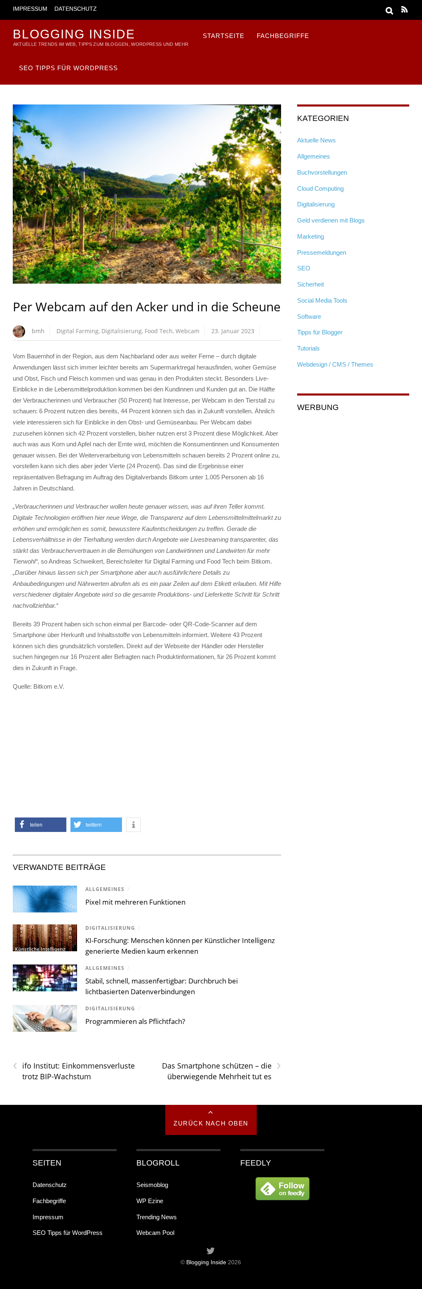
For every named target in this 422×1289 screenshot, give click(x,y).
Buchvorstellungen (322, 172)
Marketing (310, 236)
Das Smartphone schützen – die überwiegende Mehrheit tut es (221, 1071)
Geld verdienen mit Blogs (331, 220)
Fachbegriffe (283, 35)
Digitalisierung (121, 331)
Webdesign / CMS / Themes (335, 364)
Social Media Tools (322, 300)
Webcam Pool (155, 1232)
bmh (38, 331)
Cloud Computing (320, 188)
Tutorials (308, 348)
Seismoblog (152, 1184)
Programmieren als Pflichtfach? (135, 1021)
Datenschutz (75, 9)
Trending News (156, 1216)
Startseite (223, 35)
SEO (303, 268)
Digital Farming (77, 331)
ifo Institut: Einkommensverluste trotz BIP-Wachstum (74, 1071)
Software (309, 316)
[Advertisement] (147, 757)
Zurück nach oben (210, 1123)
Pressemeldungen (321, 252)
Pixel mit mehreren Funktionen (135, 902)
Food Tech (159, 331)
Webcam (187, 331)
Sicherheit (310, 284)
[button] (40, 824)
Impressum (30, 9)
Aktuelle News (316, 140)
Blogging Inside (206, 1262)
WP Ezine (149, 1200)
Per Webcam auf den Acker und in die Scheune (147, 306)
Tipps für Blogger (319, 332)
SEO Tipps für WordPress (68, 67)
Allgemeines (104, 889)
